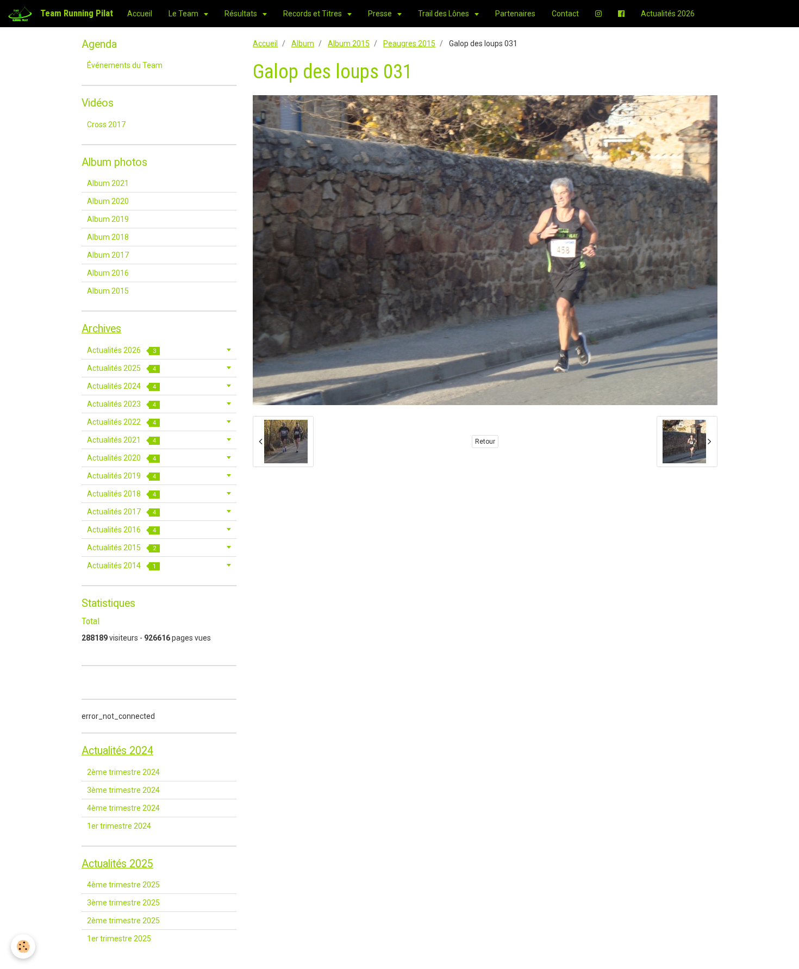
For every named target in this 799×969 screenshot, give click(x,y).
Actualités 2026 (668, 13)
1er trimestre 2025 (119, 938)
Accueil (139, 13)
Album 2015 (349, 43)
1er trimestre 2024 (119, 826)
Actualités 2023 (121, 404)
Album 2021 (108, 183)
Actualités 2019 (121, 475)
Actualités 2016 (121, 529)
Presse (381, 13)
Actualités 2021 (121, 440)
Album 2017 (108, 255)
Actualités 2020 (121, 458)
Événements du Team (125, 65)
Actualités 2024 (121, 386)
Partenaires (515, 13)
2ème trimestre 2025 (123, 920)
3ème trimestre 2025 (123, 902)
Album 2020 (108, 201)
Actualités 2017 (121, 511)
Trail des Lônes (444, 13)
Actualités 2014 (121, 565)
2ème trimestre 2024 (123, 772)
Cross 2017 (106, 124)
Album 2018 (108, 237)
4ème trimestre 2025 (123, 884)
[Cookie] (23, 946)
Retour (485, 441)
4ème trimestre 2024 (123, 808)
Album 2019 (108, 219)
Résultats (241, 13)
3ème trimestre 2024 (123, 790)
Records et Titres (313, 13)
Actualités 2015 (121, 547)
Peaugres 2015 (409, 43)
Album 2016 (108, 273)
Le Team (184, 13)
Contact (565, 13)
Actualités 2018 (121, 493)
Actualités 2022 (121, 422)
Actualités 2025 (121, 368)
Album (302, 43)
